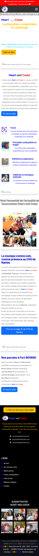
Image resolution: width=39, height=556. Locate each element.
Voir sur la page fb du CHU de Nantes (19, 330)
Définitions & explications (22, 159)
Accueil (6, 463)
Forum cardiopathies (11, 475)
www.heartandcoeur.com (21, 439)
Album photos (8, 471)
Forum (13, 128)
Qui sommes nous (10, 467)
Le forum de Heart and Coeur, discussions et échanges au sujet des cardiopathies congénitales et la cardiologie (24, 134)
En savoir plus (9, 113)
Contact (6, 486)
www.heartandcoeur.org (20, 443)
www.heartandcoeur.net (20, 436)
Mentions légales (9, 482)
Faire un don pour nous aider (21, 410)
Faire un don (8, 52)
